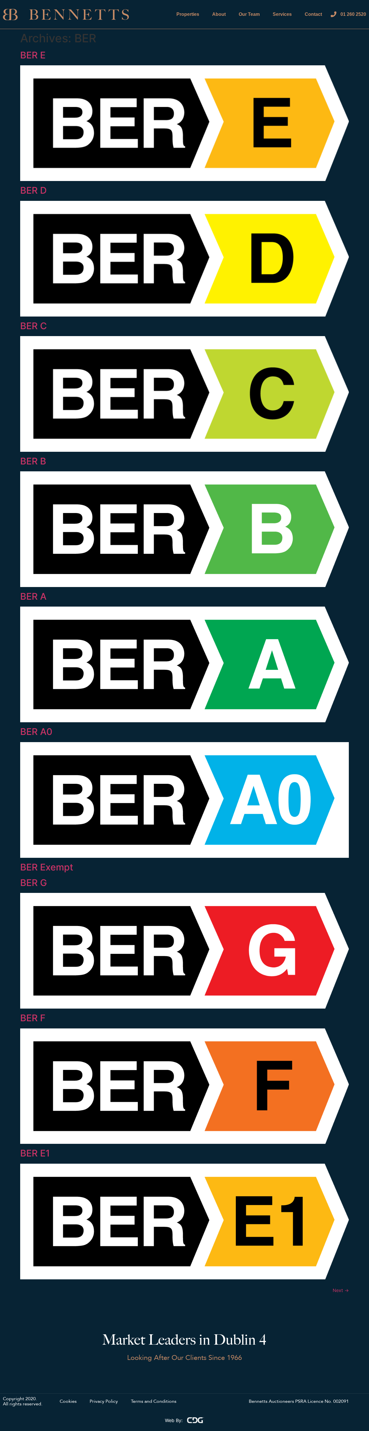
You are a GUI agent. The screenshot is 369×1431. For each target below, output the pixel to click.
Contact (313, 14)
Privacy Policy (104, 1401)
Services (282, 14)
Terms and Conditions (153, 1401)
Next (341, 1290)
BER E (33, 55)
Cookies (68, 1401)
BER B (33, 461)
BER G (33, 882)
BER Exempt (46, 867)
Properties (187, 14)
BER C (33, 325)
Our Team (249, 14)
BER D (33, 190)
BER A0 (36, 731)
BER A (33, 596)
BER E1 (35, 1153)
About (219, 14)
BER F (33, 1018)
